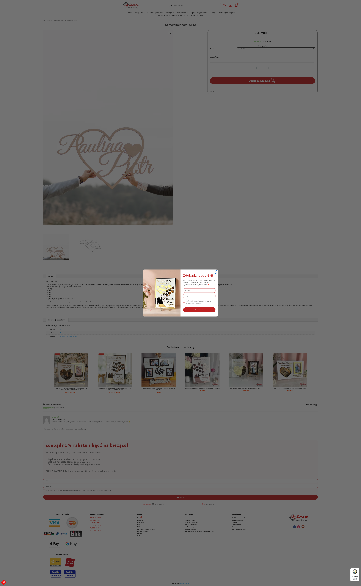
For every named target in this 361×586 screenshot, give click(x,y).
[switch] (355, 579)
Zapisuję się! (199, 310)
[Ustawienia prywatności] (3, 582)
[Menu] (358, 569)
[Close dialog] (215, 272)
